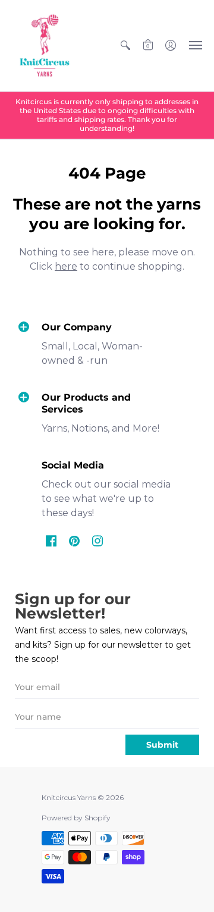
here (66, 266)
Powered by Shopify (76, 817)
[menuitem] (125, 45)
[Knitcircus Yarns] (44, 45)
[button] (125, 45)
